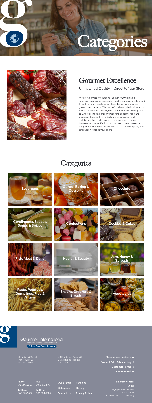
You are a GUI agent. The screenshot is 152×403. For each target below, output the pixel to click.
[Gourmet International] (16, 23)
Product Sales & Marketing (116, 362)
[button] (140, 6)
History (80, 388)
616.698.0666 (25, 385)
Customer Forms (121, 367)
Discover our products (118, 358)
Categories (64, 388)
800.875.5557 (25, 393)
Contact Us (64, 393)
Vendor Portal (123, 372)
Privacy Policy (84, 393)
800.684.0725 (43, 393)
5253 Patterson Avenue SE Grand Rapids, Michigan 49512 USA (70, 360)
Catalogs (81, 383)
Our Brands (64, 383)
